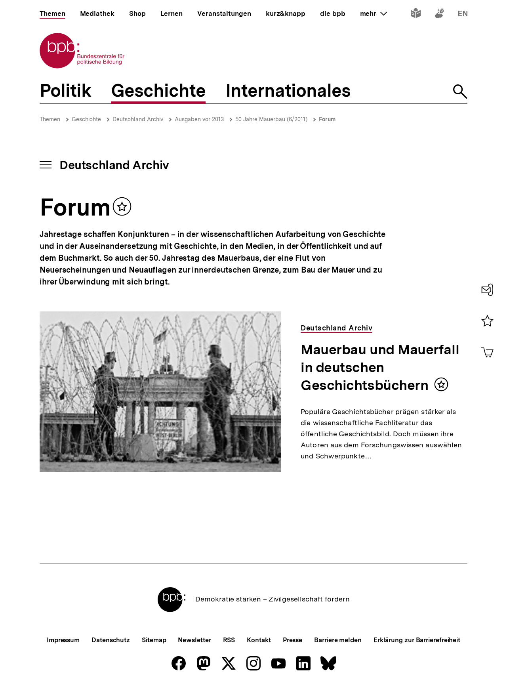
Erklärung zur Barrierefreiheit (417, 640)
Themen (50, 119)
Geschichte (86, 119)
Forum (327, 119)
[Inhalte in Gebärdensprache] (439, 15)
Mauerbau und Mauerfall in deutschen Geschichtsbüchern (380, 367)
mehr (373, 13)
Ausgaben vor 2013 (199, 119)
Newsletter (194, 640)
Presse (292, 640)
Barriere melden (338, 640)
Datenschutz (110, 640)
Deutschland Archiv (137, 119)
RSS (229, 640)
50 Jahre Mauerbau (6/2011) (271, 119)
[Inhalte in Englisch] (462, 15)
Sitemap (154, 640)
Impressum (63, 640)
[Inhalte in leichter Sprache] (416, 15)
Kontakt (259, 640)
